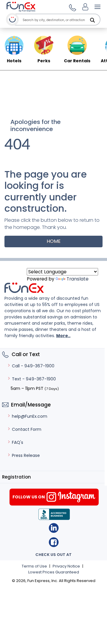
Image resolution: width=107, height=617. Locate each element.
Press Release (26, 455)
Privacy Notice (66, 566)
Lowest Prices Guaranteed (53, 572)
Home (54, 241)
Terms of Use (34, 566)
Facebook (54, 542)
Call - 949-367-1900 (33, 366)
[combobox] (61, 20)
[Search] (92, 20)
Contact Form (26, 429)
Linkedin (54, 528)
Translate (78, 279)
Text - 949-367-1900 (34, 379)
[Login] (85, 7)
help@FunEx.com (29, 416)
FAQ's (17, 442)
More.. (63, 336)
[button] (71, 7)
